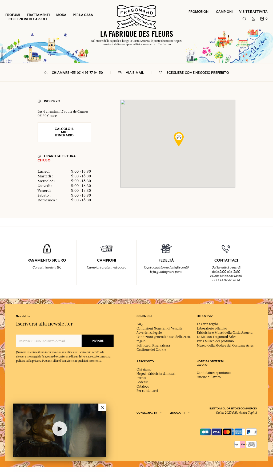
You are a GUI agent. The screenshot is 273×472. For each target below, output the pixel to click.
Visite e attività (253, 12)
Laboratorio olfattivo (212, 328)
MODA (61, 15)
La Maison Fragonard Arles (216, 337)
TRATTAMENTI (38, 15)
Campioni (224, 12)
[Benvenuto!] (136, 16)
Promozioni (199, 12)
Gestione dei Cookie (151, 350)
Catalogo (142, 386)
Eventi (141, 378)
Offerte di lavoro (209, 377)
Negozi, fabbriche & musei (155, 374)
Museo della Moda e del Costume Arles (225, 345)
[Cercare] (244, 19)
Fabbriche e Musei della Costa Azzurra (224, 333)
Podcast (142, 382)
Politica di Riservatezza (153, 345)
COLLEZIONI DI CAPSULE (28, 19)
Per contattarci (147, 391)
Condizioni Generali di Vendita (159, 328)
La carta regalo (207, 324)
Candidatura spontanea (214, 373)
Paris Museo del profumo (215, 341)
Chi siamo (143, 369)
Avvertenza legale (149, 333)
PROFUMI (12, 15)
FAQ (139, 324)
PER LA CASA (83, 15)
